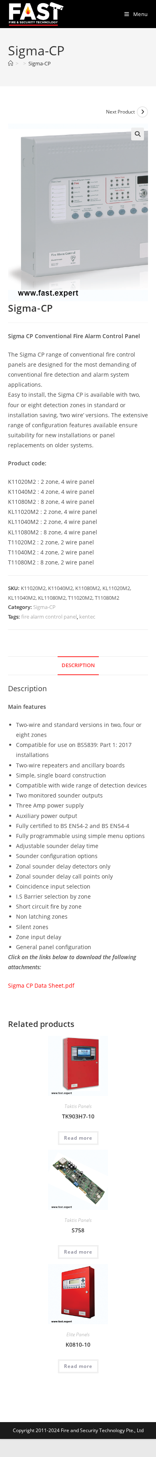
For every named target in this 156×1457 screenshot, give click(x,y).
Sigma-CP (39, 63)
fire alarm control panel (49, 616)
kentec (87, 616)
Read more (78, 1137)
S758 (78, 1230)
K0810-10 (78, 1344)
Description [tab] (78, 665)
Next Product (120, 111)
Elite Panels (78, 1334)
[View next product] (142, 112)
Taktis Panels (78, 1106)
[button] (137, 134)
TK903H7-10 (78, 1116)
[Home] (10, 63)
